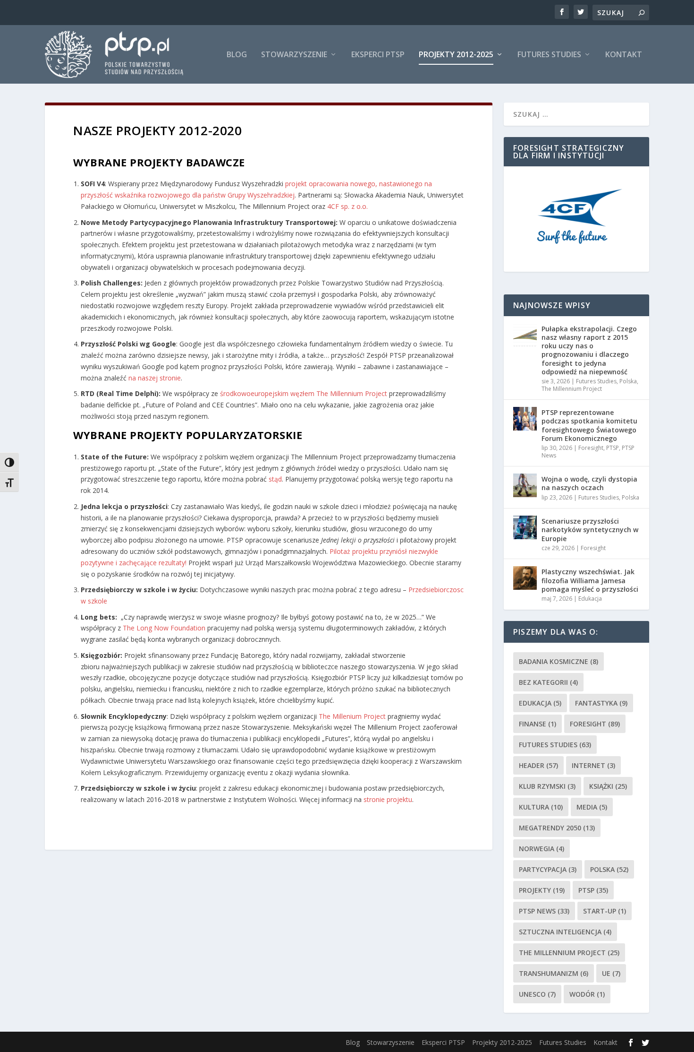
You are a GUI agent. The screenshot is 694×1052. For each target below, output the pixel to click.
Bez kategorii (548, 682)
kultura (541, 806)
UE (611, 973)
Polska (628, 381)
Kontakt (623, 55)
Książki (608, 786)
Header (538, 765)
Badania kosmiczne (558, 661)
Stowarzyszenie (294, 55)
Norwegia (541, 848)
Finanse (537, 723)
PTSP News (544, 910)
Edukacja (590, 599)
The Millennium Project (572, 389)
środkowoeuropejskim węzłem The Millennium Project (302, 393)
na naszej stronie (154, 377)
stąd (275, 478)
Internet (593, 765)
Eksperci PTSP (378, 55)
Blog (237, 55)
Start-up (604, 910)
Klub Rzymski (547, 786)
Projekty (542, 890)
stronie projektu (388, 799)
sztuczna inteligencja (565, 931)
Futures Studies (549, 55)
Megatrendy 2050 (557, 827)
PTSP (612, 448)
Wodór (587, 994)
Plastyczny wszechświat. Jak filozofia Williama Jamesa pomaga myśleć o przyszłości (590, 580)
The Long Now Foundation (164, 627)
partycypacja (547, 869)
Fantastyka (601, 702)
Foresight (590, 448)
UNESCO (537, 994)
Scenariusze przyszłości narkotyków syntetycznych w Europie (590, 530)
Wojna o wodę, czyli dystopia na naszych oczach (589, 483)
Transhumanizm (553, 973)
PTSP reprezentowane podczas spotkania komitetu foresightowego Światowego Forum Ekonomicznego (589, 425)
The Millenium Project (352, 716)
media (591, 806)
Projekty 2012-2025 (456, 55)
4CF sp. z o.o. (347, 206)
